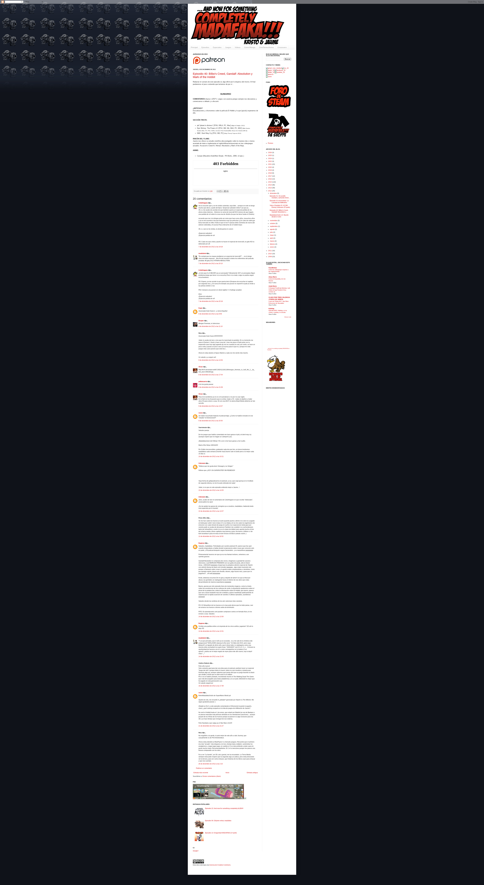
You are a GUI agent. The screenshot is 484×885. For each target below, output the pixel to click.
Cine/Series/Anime (266, 47)
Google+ (196, 851)
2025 (270, 155)
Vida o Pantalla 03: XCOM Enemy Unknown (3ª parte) (280, 206)
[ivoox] (269, 76)
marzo (272, 241)
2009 (270, 256)
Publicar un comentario (204, 768)
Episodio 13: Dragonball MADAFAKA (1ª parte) (221, 833)
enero (272, 247)
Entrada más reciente (200, 773)
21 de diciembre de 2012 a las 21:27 (211, 726)
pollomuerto (203, 381)
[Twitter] (270, 72)
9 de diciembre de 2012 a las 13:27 (211, 406)
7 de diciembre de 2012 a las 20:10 (211, 263)
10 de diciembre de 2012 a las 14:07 (211, 511)
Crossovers (282, 47)
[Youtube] (280, 72)
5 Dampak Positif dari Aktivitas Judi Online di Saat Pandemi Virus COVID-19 (279, 290)
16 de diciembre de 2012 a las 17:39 (211, 686)
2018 (270, 173)
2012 (270, 191)
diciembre (273, 193)
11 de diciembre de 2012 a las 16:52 (211, 536)
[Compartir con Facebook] (225, 191)
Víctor (201, 367)
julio (271, 232)
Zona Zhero (273, 277)
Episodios (205, 47)
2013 (270, 188)
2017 (270, 176)
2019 (270, 170)
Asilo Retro (273, 286)
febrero (272, 244)
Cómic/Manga (249, 47)
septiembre (274, 226)
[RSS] (285, 68)
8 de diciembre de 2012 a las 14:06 (211, 360)
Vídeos (237, 47)
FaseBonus (273, 268)
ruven (201, 413)
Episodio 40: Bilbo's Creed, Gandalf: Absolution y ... (279, 211)
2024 (270, 158)
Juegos (228, 47)
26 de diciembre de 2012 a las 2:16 (211, 764)
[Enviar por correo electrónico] (218, 191)
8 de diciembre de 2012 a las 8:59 (210, 314)
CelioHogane (203, 203)
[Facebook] (280, 70)
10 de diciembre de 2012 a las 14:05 (211, 490)
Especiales (217, 47)
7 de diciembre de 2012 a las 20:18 (211, 301)
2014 (270, 185)
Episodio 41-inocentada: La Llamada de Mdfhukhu (279, 201)
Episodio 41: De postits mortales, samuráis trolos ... (280, 197)
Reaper (201, 321)
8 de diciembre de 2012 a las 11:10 (211, 326)
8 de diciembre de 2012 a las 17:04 (211, 375)
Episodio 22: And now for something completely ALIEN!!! (224, 808)
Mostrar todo (287, 317)
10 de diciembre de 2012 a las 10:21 (211, 456)
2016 (270, 179)
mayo (272, 235)
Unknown (202, 463)
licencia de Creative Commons (220, 865)
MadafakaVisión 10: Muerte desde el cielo (279, 216)
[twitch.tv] (269, 74)
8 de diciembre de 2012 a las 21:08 (211, 387)
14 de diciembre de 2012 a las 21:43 (211, 656)
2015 (270, 182)
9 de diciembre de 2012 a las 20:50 (211, 421)
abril (271, 238)
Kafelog (271, 308)
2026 (270, 152)
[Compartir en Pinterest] (227, 191)
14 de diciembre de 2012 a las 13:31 (211, 631)
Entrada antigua (252, 773)
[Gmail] (274, 68)
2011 (270, 251)
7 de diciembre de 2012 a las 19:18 (211, 247)
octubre (273, 223)
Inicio (227, 773)
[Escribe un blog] (220, 191)
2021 (270, 164)
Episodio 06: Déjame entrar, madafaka (218, 821)
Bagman (202, 543)
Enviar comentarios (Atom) (212, 776)
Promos (270, 143)
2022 (270, 161)
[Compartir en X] (222, 191)
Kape (200, 308)
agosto (272, 229)
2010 (270, 254)
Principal (194, 47)
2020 (270, 167)
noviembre (274, 220)
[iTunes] (270, 70)
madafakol (202, 253)
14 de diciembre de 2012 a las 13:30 (211, 616)
